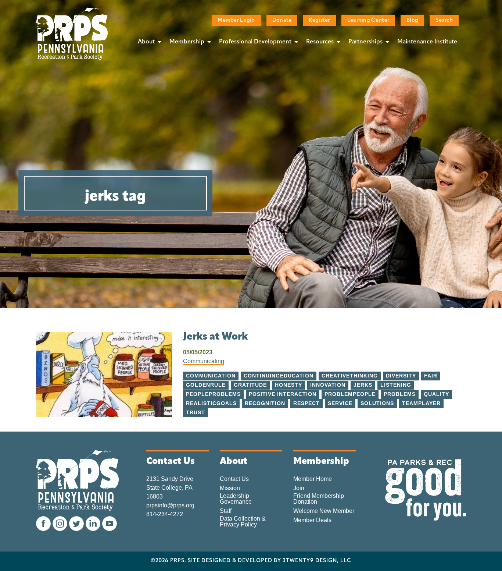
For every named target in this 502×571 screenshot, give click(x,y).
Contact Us (234, 479)
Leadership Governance (236, 499)
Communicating (203, 361)
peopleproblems (213, 394)
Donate (282, 20)
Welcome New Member (323, 511)
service (340, 403)
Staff (226, 511)
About (146, 42)
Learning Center (368, 20)
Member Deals (312, 520)
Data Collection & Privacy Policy (243, 522)
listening (395, 385)
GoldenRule (206, 385)
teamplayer (421, 403)
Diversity (401, 376)
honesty (288, 385)
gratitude (250, 385)
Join (298, 488)
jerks (363, 385)
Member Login (236, 20)
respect (306, 403)
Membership (186, 42)
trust (195, 412)
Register (319, 20)
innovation (327, 385)
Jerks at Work (215, 337)
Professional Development (255, 42)
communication (211, 376)
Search (444, 20)
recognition (265, 403)
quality (436, 394)
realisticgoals (211, 403)
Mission (230, 488)
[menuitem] (148, 42)
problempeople (350, 394)
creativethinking (350, 376)
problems (400, 394)
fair (430, 376)
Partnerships (365, 42)
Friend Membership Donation (318, 499)
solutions (377, 403)
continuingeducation (278, 376)
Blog (412, 20)
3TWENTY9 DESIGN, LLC (317, 561)
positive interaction (282, 394)
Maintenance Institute (427, 42)
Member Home (312, 479)
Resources (320, 42)
